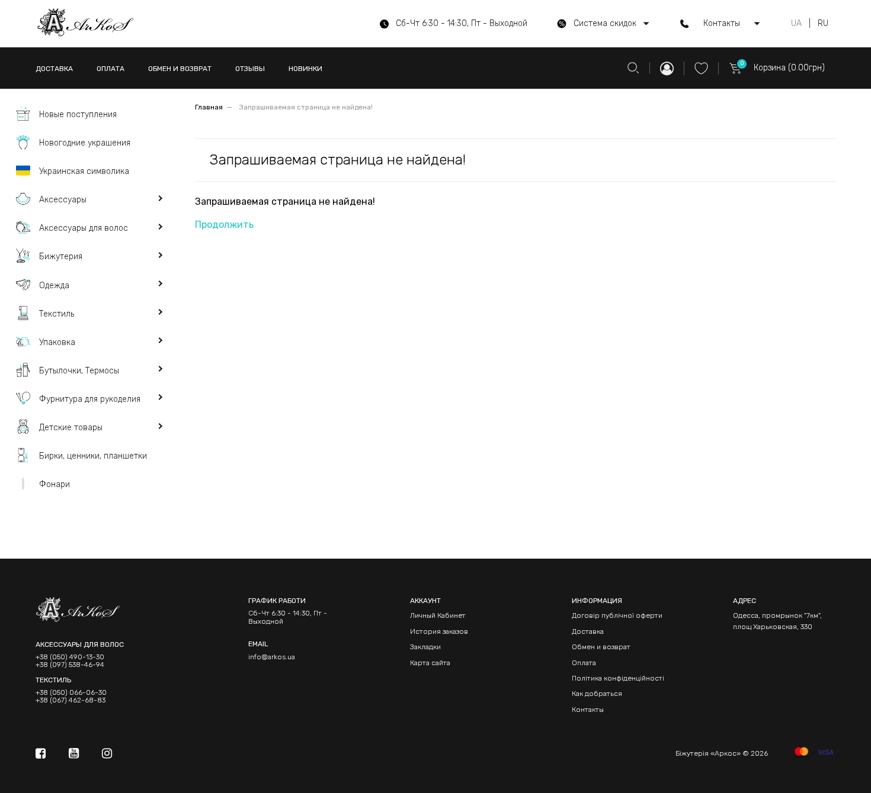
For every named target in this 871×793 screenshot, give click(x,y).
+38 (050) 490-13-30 (70, 657)
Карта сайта (430, 663)
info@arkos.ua (271, 657)
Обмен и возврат (601, 647)
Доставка (588, 631)
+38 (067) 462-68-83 (70, 700)
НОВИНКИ (305, 69)
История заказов (439, 631)
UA (796, 23)
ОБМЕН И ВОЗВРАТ (180, 69)
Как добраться (597, 693)
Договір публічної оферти (617, 615)
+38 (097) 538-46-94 (70, 665)
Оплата (584, 663)
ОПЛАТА (110, 69)
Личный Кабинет (438, 615)
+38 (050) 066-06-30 (71, 693)
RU (823, 23)
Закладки (425, 647)
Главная (209, 107)
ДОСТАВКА (54, 69)
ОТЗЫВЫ (250, 69)
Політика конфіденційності (618, 678)
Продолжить (224, 224)
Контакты (588, 709)
